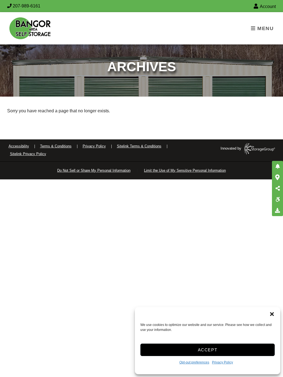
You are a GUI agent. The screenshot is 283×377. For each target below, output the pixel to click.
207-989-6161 (26, 6)
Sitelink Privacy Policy (28, 154)
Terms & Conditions (56, 146)
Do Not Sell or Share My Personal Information (93, 170)
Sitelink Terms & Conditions (139, 146)
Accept (208, 349)
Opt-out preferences (194, 362)
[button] (272, 314)
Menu (264, 28)
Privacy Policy (222, 362)
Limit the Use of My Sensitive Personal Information (185, 170)
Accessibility (19, 146)
